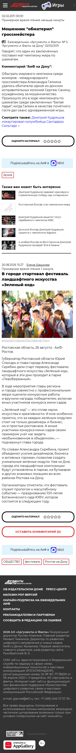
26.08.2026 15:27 (12, 265)
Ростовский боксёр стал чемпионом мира (44, 204)
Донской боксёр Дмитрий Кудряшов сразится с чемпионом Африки (41, 231)
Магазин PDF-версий (20, 594)
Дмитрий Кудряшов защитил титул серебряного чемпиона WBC (40, 219)
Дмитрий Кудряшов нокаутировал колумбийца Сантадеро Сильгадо (33, 122)
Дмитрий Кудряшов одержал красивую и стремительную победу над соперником (44, 194)
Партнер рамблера (36, 734)
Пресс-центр (56, 589)
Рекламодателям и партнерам (29, 615)
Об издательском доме (23, 589)
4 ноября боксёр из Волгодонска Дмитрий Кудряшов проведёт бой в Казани (45, 244)
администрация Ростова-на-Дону (26, 340)
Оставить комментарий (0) (38, 532)
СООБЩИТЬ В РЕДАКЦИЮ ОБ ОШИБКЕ (32, 620)
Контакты (11, 609)
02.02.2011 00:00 (12, 16)
